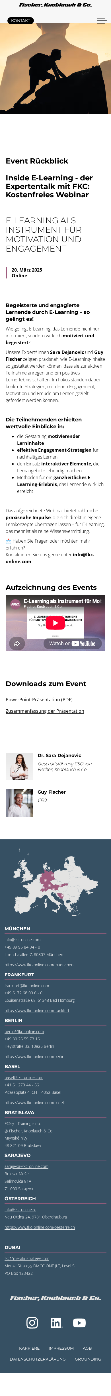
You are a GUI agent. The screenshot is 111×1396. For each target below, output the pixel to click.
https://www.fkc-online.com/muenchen (39, 964)
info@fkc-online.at (20, 1209)
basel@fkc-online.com (24, 1077)
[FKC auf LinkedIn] (56, 1322)
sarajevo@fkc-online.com (26, 1166)
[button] (101, 20)
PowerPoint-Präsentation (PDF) (39, 699)
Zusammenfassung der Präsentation (45, 711)
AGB (87, 1348)
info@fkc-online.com (22, 939)
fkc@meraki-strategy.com (27, 1258)
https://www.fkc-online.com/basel (34, 1102)
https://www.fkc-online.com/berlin (34, 1056)
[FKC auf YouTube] (79, 1322)
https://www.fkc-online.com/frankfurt (37, 1010)
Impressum (61, 1348)
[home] (55, 6)
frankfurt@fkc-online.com (27, 985)
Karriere (29, 1348)
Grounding (88, 1359)
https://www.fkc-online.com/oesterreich (40, 1227)
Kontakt (20, 20)
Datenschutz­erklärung (38, 1359)
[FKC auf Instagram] (32, 1322)
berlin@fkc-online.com (24, 1031)
